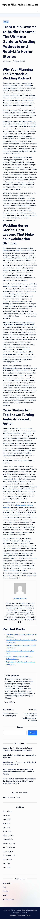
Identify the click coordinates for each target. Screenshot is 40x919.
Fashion (5, 891)
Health (5, 895)
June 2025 (6, 868)
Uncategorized (8, 899)
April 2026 (6, 828)
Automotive (7, 883)
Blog (6, 22)
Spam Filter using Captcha (20, 4)
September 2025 (9, 856)
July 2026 (6, 815)
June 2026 (6, 819)
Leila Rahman (12, 675)
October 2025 (8, 852)
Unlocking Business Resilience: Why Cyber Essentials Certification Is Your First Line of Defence (18, 771)
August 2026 (7, 811)
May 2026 (6, 823)
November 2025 (9, 847)
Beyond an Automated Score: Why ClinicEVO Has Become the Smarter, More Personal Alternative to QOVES (19, 781)
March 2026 (7, 832)
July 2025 (6, 864)
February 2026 (8, 835)
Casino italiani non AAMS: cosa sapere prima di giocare (19, 756)
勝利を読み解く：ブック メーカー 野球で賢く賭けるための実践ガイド (19, 763)
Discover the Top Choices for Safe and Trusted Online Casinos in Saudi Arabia (17, 749)
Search (20, 727)
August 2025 (7, 860)
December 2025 (9, 844)
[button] (10, 702)
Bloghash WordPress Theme (20, 915)
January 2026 (8, 840)
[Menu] (36, 11)
